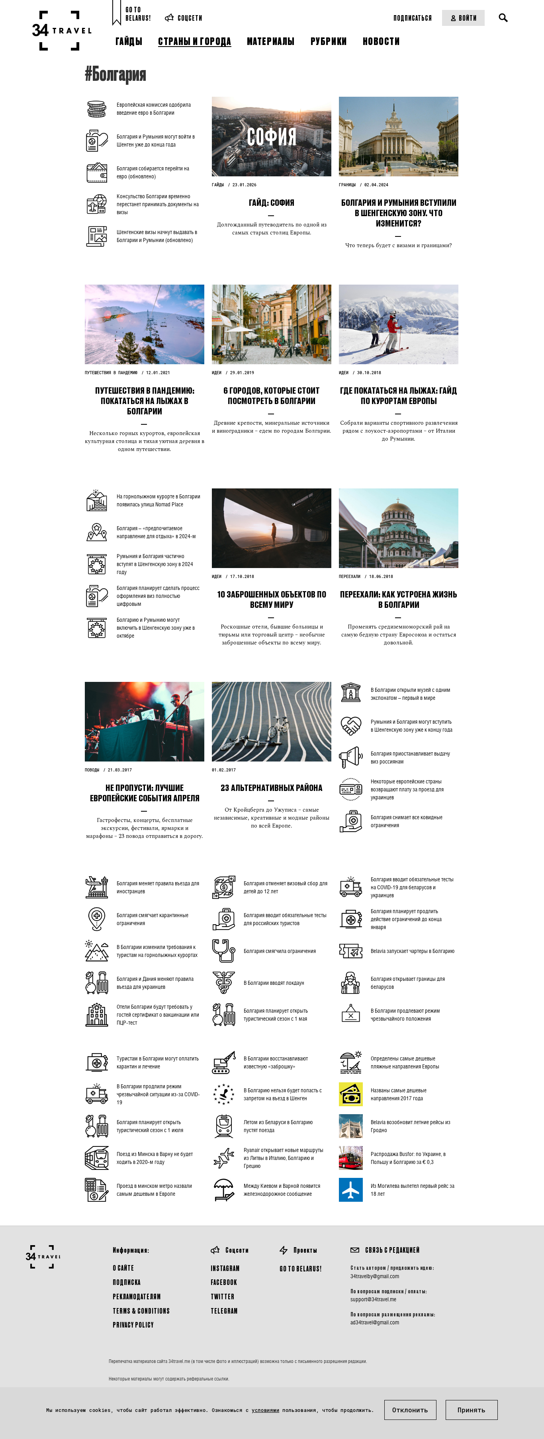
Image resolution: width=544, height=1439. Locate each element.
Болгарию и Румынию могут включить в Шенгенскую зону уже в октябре (156, 627)
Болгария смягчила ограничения (280, 950)
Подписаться (412, 17)
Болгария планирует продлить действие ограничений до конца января (406, 919)
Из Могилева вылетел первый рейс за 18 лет (412, 1189)
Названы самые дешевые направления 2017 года (399, 1094)
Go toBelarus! (138, 14)
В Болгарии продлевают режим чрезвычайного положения (405, 1014)
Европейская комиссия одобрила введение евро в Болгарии (154, 108)
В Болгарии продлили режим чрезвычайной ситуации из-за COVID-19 (158, 1094)
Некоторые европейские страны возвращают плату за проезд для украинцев (407, 789)
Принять (471, 1410)
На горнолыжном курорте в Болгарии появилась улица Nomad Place (158, 500)
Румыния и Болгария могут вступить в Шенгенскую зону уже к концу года (411, 725)
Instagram (225, 1268)
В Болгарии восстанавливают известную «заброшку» (276, 1062)
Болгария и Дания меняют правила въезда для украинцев (155, 982)
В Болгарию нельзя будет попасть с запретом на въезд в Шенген (283, 1094)
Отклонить (410, 1410)
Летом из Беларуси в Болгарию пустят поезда (278, 1126)
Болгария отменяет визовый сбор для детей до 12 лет (285, 887)
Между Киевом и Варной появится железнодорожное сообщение (282, 1189)
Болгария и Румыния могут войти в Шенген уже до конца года (156, 140)
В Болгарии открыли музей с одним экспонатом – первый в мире (410, 693)
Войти (468, 17)
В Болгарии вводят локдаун (274, 982)
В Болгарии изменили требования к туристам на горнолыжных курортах (157, 950)
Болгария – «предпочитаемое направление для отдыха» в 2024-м (156, 532)
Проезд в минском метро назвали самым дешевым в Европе (154, 1189)
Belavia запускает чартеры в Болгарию (412, 950)
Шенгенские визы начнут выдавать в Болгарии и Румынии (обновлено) (157, 235)
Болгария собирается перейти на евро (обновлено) (153, 172)
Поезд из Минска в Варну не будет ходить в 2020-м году (155, 1157)
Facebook (224, 1282)
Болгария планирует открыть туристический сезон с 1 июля (150, 1126)
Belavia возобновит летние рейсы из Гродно (410, 1126)
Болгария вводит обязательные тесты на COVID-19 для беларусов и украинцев (412, 887)
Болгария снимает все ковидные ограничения (406, 821)
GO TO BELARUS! (301, 1268)
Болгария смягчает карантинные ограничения (152, 919)
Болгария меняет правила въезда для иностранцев (158, 887)
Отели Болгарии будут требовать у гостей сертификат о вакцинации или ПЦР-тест (158, 1014)
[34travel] (62, 31)
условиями (265, 1410)
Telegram (224, 1310)
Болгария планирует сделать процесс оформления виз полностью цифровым (158, 595)
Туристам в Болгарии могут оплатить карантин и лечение (158, 1062)
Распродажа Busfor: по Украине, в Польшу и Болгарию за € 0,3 (408, 1157)
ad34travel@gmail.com (374, 1322)
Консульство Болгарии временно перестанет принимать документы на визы (158, 204)
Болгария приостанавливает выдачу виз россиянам (410, 757)
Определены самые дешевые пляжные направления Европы (405, 1062)
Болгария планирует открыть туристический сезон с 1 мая (276, 1014)
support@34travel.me (373, 1299)
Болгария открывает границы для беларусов (408, 982)
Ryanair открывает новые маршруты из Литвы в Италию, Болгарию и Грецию (283, 1157)
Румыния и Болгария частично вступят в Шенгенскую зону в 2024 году (155, 564)
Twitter (223, 1296)
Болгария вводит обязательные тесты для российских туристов (285, 919)
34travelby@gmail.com (374, 1276)
